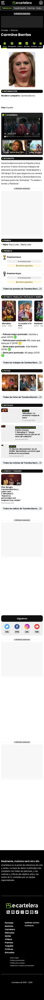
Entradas (9, 952)
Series (8, 936)
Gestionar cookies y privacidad (22, 965)
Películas (9, 932)
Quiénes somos (32, 922)
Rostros (14, 30)
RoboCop (31, 8)
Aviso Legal (14, 958)
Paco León (14, 244)
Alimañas (6, 323)
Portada (4, 30)
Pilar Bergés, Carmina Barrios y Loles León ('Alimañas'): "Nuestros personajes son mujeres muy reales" (11, 493)
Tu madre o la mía (24, 324)
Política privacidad (17, 960)
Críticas (9, 949)
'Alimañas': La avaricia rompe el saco (30, 415)
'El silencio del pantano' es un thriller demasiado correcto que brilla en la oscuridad (24, 451)
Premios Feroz (14, 257)
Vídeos (8, 939)
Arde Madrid (31, 346)
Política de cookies (17, 963)
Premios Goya (14, 273)
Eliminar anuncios (23, 14)
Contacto (29, 925)
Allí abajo (29, 353)
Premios (9, 942)
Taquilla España (20, 8)
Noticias (9, 926)
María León (26, 244)
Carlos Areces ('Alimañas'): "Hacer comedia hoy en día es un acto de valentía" (27, 433)
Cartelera (10, 929)
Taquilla (9, 946)
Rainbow (38, 323)
